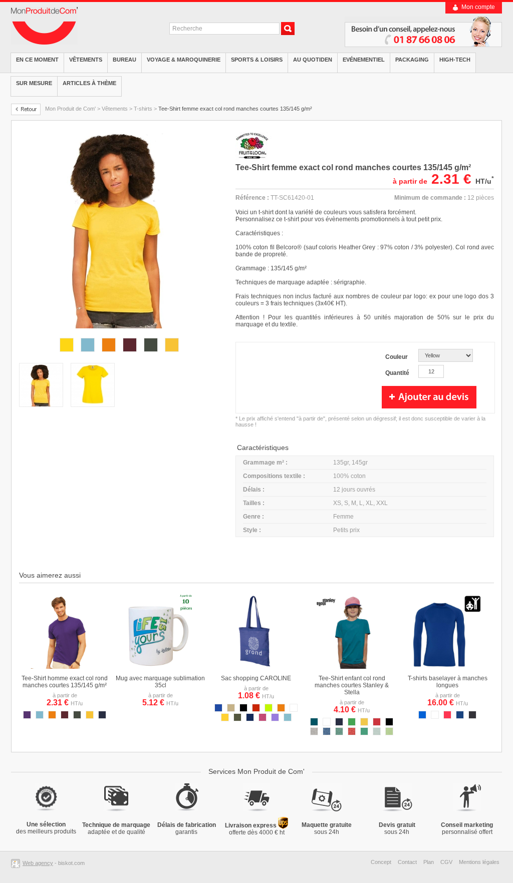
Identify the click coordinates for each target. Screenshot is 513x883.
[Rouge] (256, 709)
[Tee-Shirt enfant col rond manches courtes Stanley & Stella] (351, 666)
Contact (407, 862)
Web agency (38, 863)
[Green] (351, 723)
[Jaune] (224, 719)
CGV (446, 862)
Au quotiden (312, 60)
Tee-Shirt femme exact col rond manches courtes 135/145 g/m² (235, 109)
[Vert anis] (268, 709)
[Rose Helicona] (262, 719)
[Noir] (243, 709)
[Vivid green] (364, 733)
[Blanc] (293, 709)
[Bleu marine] (249, 719)
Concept (381, 862)
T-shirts (143, 109)
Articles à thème (89, 83)
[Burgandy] (129, 353)
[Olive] (150, 353)
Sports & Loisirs (257, 60)
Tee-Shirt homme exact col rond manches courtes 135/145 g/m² (65, 682)
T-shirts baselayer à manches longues (447, 682)
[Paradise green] (389, 733)
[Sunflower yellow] (171, 353)
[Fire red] (447, 716)
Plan (428, 862)
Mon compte (478, 7)
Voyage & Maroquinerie (183, 60)
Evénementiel (364, 60)
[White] (434, 716)
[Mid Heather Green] (339, 733)
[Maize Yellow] (364, 723)
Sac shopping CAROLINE (256, 678)
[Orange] (108, 353)
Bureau (124, 60)
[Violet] (275, 719)
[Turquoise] (287, 719)
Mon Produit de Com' (70, 109)
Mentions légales (479, 862)
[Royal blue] (422, 716)
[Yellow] (66, 353)
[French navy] (459, 716)
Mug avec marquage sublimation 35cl (160, 682)
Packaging (412, 60)
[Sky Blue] (87, 353)
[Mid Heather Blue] (326, 733)
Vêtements (85, 60)
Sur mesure (34, 83)
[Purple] (27, 716)
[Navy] (102, 716)
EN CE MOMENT (37, 60)
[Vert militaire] (237, 719)
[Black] (472, 716)
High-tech (454, 60)
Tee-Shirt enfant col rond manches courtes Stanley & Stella (352, 685)
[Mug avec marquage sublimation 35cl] (160, 666)
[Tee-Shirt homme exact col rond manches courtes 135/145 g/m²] (64, 666)
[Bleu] (218, 709)
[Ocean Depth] (314, 723)
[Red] (376, 723)
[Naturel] (230, 709)
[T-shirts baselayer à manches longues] (447, 666)
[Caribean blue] (376, 733)
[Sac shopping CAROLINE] (256, 666)
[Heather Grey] (314, 733)
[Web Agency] (17, 863)
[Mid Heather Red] (351, 733)
